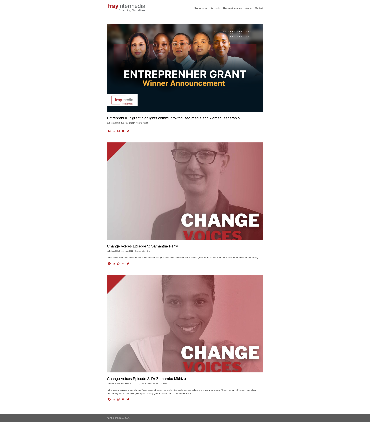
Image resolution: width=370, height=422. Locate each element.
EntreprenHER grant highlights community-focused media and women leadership (173, 118)
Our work (215, 8)
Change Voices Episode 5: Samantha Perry (142, 246)
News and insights (232, 8)
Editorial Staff (114, 123)
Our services (200, 8)
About (248, 8)
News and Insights (141, 123)
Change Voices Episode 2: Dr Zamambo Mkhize (146, 378)
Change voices (140, 251)
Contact (259, 8)
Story (149, 251)
